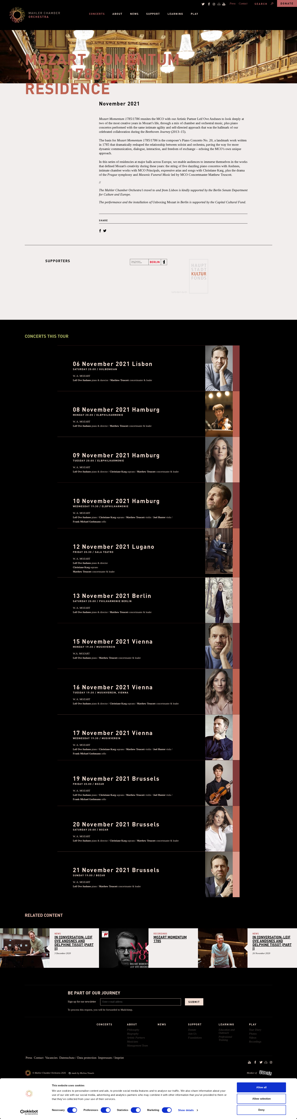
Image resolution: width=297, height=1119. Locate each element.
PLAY (253, 1024)
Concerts (97, 13)
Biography (133, 1033)
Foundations (195, 1037)
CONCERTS (104, 1024)
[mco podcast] (218, 3)
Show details (186, 1110)
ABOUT (132, 1024)
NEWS (162, 1024)
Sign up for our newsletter (82, 1001)
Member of (252, 1073)
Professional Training (225, 1038)
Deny (261, 1109)
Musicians (132, 1041)
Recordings (255, 1041)
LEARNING (226, 1024)
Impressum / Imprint (111, 1057)
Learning (175, 13)
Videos (252, 1037)
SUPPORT (195, 1024)
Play (194, 13)
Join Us (192, 1033)
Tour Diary (255, 1029)
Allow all (261, 1087)
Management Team (137, 1045)
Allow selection (261, 1098)
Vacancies (51, 1057)
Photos (253, 1033)
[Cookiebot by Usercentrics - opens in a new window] (29, 1112)
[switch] (106, 1110)
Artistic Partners (136, 1037)
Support (153, 13)
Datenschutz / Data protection (77, 1057)
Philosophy (133, 1029)
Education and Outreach (227, 1031)
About (117, 13)
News (134, 13)
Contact (243, 3)
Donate (287, 3)
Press (232, 3)
